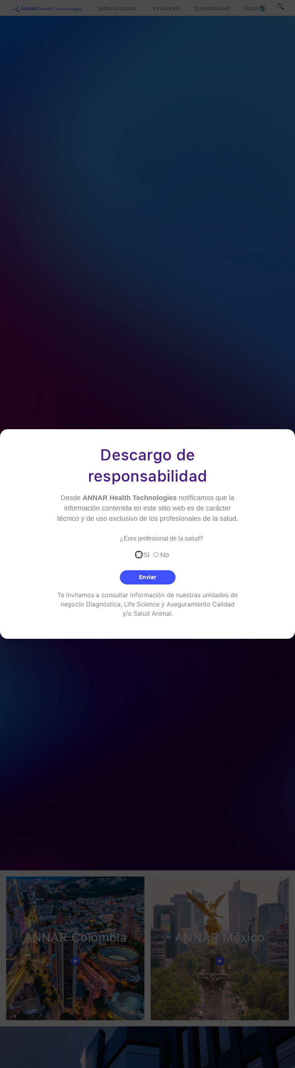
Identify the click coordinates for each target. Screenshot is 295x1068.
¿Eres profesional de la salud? (161, 539)
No (164, 554)
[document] (147, 534)
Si (146, 554)
